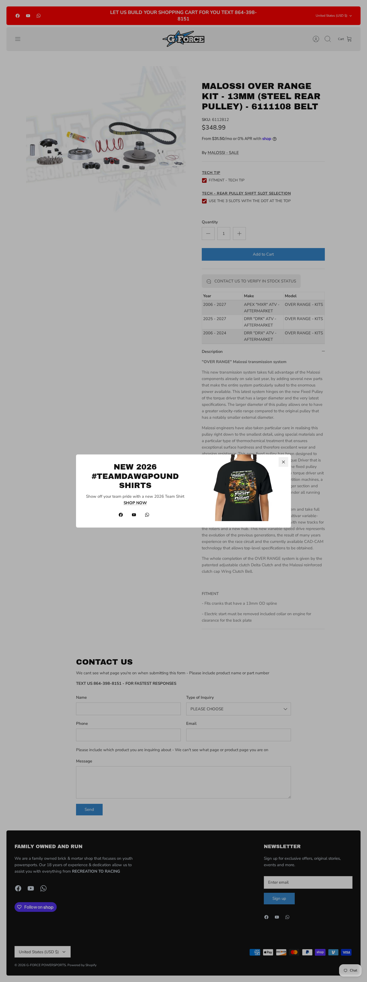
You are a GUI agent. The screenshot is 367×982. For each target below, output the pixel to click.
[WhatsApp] (147, 514)
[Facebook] (121, 514)
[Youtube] (134, 514)
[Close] (283, 462)
